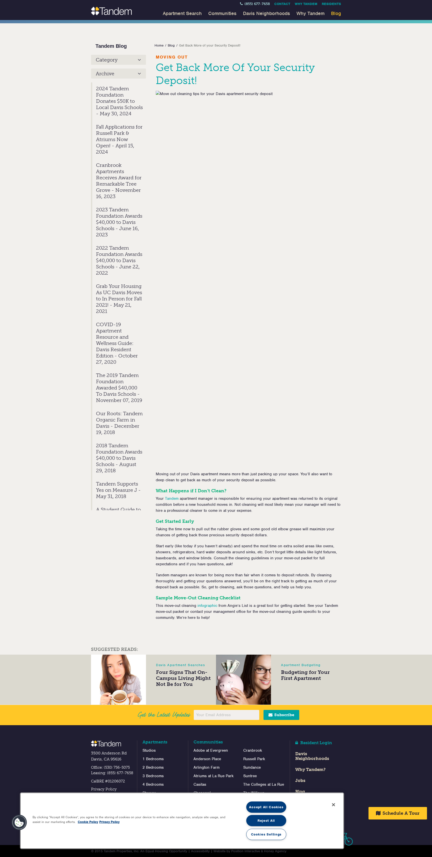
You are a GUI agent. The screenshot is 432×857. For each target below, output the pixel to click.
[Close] (333, 804)
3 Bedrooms (153, 775)
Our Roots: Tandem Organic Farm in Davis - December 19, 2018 (119, 422)
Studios (149, 750)
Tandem (171, 498)
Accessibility (200, 851)
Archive (105, 74)
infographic (207, 605)
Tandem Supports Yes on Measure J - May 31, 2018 (118, 490)
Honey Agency (275, 851)
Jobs (300, 780)
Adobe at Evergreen (211, 750)
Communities (222, 13)
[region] (182, 820)
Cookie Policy (88, 822)
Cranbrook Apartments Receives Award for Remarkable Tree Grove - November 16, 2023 (119, 180)
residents (331, 4)
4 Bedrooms (153, 784)
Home (159, 45)
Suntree (250, 775)
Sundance (252, 767)
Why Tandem (306, 4)
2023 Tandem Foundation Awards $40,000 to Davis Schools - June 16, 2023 (119, 222)
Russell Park (254, 758)
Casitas (200, 784)
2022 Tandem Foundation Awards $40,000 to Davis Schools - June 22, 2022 (119, 260)
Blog (336, 13)
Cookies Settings (266, 834)
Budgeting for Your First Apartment (305, 675)
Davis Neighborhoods (266, 13)
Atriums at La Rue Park (214, 775)
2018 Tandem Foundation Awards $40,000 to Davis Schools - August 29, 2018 (119, 458)
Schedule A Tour (400, 813)
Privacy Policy (104, 789)
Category (107, 60)
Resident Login (315, 742)
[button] (19, 822)
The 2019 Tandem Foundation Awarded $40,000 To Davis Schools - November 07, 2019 (119, 387)
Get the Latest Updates (164, 714)
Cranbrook (252, 750)
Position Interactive (245, 851)
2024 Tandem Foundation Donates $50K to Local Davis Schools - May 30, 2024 (119, 101)
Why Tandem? (310, 769)
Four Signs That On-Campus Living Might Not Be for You (183, 678)
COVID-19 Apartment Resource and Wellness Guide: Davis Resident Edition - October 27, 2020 (117, 343)
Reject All (266, 820)
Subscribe (283, 714)
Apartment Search (182, 13)
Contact (282, 4)
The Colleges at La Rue (263, 784)
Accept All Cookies (266, 807)
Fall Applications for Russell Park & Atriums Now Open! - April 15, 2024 (119, 139)
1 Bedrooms (153, 758)
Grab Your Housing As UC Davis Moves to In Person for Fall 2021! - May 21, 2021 (119, 298)
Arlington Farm (207, 767)
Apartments (154, 741)
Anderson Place (207, 758)
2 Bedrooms (153, 767)
